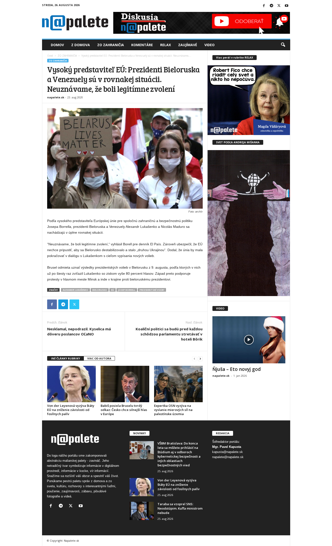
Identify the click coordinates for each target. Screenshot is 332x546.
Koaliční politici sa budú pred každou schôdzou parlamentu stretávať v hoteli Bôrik (169, 333)
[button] (283, 45)
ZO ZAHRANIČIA (67, 55)
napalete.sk (55, 97)
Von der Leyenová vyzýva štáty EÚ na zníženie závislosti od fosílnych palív (70, 409)
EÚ (112, 289)
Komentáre (142, 45)
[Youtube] (286, 5)
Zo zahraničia (110, 45)
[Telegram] (271, 5)
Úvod (50, 55)
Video (209, 45)
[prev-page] (194, 358)
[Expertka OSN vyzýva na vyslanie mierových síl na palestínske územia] (178, 384)
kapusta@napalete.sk (227, 452)
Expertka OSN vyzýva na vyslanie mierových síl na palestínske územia (173, 409)
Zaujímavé (187, 45)
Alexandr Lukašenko (75, 289)
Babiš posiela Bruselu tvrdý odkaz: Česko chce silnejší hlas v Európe (124, 409)
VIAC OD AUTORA (99, 358)
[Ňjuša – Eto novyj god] (248, 339)
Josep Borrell (126, 289)
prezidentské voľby (152, 289)
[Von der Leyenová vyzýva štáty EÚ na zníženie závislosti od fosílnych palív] (71, 384)
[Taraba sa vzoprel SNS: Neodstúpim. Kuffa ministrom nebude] (142, 511)
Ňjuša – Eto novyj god (236, 369)
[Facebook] (264, 5)
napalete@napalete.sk (228, 457)
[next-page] (200, 358)
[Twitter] (279, 5)
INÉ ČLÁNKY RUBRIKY (65, 358)
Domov (57, 45)
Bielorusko (99, 289)
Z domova (80, 45)
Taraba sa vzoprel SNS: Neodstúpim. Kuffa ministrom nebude (179, 508)
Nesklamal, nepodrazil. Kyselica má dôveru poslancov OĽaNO (79, 331)
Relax (165, 45)
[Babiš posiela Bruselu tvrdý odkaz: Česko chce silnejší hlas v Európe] (125, 384)
